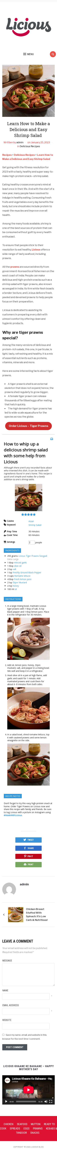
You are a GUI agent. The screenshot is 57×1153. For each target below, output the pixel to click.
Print (30, 864)
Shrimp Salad (35, 525)
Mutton (35, 1124)
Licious (36, 249)
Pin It (30, 856)
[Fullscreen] (50, 1101)
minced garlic (20, 562)
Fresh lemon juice (22, 579)
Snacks (34, 1132)
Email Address (10, 1005)
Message (7, 960)
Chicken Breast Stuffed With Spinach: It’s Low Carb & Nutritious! (37, 914)
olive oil (17, 565)
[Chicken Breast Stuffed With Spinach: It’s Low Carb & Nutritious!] (16, 914)
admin (19, 142)
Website (6, 1020)
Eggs (26, 1128)
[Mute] (45, 1101)
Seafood (22, 1124)
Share (31, 848)
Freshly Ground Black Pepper (27, 572)
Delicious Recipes (30, 146)
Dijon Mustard (20, 582)
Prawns (38, 1128)
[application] (28, 1090)
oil (16, 589)
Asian (31, 521)
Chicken (8, 1124)
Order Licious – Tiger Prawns (28, 426)
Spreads (15, 1128)
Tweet (31, 840)
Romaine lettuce (22, 575)
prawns (14, 266)
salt (14, 569)
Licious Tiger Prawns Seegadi (32, 555)
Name (5, 990)
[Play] (6, 1101)
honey (16, 585)
